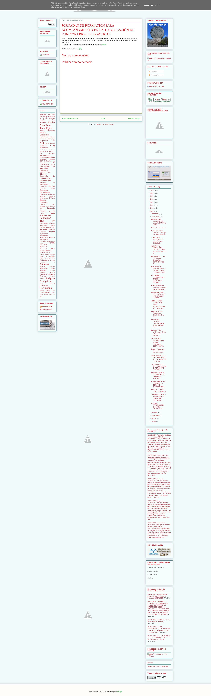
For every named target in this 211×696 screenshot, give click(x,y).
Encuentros (43, 194)
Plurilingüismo (44, 260)
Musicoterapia (43, 249)
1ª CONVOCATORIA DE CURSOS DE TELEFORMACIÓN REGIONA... (158, 358)
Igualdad (43, 229)
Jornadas (43, 241)
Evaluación (51, 208)
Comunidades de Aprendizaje (47, 167)
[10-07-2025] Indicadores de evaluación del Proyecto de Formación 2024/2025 (157, 596)
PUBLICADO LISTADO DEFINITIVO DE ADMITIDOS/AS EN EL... (157, 323)
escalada (42, 206)
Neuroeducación (45, 252)
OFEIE (42, 254)
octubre (154, 412)
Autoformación (45, 155)
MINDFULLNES (44, 246)
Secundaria (46, 288)
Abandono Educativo (47, 114)
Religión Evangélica (47, 280)
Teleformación (45, 292)
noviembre (156, 217)
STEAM (48, 290)
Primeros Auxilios (47, 267)
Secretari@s (44, 286)
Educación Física (47, 188)
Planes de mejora (45, 258)
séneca (42, 290)
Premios (52, 260)
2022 (152, 190)
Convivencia (44, 170)
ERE (53, 204)
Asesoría (52, 143)
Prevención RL (47, 262)
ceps (53, 161)
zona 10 (52, 294)
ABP (41, 116)
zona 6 (41, 296)
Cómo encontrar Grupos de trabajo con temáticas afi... (158, 232)
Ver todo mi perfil (46, 309)
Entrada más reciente (70, 119)
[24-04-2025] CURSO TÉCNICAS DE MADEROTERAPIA (159, 620)
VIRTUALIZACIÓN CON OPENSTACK (158, 391)
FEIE (53, 213)
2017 (152, 205)
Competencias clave (47, 165)
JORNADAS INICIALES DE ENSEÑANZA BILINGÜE (157, 240)
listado (49, 241)
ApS (54, 140)
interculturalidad (44, 239)
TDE (53, 290)
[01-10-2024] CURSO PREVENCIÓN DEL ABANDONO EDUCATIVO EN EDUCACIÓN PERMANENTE (158, 629)
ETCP (41, 208)
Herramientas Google (47, 225)
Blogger (119, 691)
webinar (46, 294)
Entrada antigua (134, 119)
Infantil (52, 232)
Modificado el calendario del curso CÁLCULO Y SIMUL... (158, 222)
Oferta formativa (50, 254)
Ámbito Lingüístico (44, 134)
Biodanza (52, 159)
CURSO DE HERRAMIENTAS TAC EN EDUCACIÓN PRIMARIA (158, 279)
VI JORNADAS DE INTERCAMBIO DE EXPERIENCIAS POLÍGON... (158, 367)
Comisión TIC (47, 163)
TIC (53, 292)
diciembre (155, 214)
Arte (47, 143)
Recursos (43, 276)
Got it (157, 5)
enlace (104, 44)
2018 (152, 202)
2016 (152, 208)
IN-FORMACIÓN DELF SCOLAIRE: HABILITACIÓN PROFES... (158, 295)
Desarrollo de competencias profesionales (47, 178)
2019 (152, 199)
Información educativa (44, 236)
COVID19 (43, 174)
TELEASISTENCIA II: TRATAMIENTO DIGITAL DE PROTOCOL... (158, 397)
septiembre (156, 415)
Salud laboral (47, 284)
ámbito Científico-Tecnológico (47, 125)
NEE (53, 249)
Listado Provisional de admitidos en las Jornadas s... (157, 351)
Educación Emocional (47, 186)
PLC (53, 258)
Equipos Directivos (44, 201)
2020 (152, 196)
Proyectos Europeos (47, 274)
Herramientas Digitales (47, 223)
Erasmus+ (43, 204)
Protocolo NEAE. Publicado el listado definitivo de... (157, 314)
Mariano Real (47, 306)
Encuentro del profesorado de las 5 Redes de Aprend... (158, 332)
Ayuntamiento (43, 157)
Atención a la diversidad (47, 147)
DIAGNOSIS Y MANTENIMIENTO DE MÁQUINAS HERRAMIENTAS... (158, 269)
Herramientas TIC (47, 227)
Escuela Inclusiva (50, 206)
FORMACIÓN (45, 215)
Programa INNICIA (47, 272)
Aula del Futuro (49, 150)
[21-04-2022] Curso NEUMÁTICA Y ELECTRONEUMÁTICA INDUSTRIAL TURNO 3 (158, 637)
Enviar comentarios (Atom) (105, 124)
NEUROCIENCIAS (46, 251)
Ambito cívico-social (47, 130)
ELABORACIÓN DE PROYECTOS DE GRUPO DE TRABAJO (158, 375)
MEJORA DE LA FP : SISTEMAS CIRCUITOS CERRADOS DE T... (158, 260)
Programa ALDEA (47, 270)
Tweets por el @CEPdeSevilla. (158, 666)
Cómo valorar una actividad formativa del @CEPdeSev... (158, 287)
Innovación (51, 237)
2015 (152, 211)
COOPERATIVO (45, 172)
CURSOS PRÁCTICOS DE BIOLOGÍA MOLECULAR (157, 406)
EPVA (51, 198)
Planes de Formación (47, 256)
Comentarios (154, 75)
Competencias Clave (158, 228)
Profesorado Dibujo (47, 268)
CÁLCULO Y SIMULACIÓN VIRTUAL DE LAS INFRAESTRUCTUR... (158, 249)
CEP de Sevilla (45, 161)
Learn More (148, 5)
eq (54, 198)
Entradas (153, 71)
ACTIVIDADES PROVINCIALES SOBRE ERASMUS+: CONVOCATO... (157, 342)
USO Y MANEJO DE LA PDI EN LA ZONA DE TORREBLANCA (158, 384)
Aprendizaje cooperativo (47, 140)
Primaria (44, 264)
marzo (154, 418)
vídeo (41, 294)
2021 (152, 193)
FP (53, 221)
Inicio (103, 119)
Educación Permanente (45, 191)
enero (154, 421)
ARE (42, 143)
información (44, 234)
